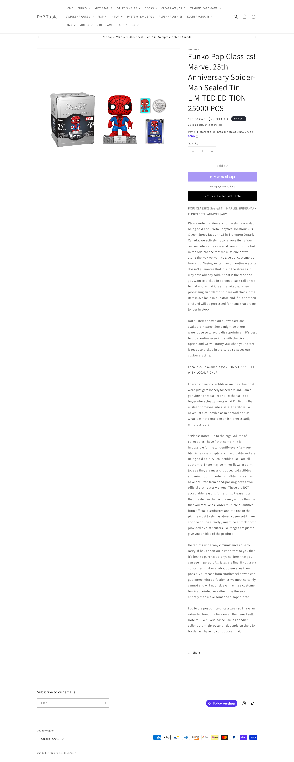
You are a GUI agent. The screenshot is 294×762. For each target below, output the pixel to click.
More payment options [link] (222, 186)
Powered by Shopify (66, 752)
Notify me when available (222, 196)
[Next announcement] (255, 37)
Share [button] (196, 652)
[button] (83, 8)
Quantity (193, 143)
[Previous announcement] (38, 37)
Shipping (193, 124)
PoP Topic (50, 752)
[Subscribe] (104, 703)
